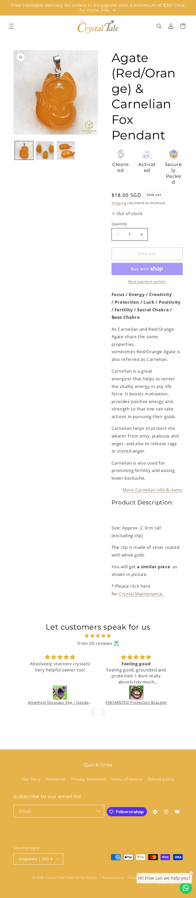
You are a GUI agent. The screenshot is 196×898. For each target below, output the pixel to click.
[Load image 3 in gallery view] (66, 150)
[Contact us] (186, 888)
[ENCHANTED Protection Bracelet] (136, 693)
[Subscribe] (98, 811)
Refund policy (161, 779)
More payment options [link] (147, 281)
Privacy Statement (88, 779)
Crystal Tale (55, 877)
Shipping (119, 203)
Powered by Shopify (81, 877)
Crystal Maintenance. (141, 594)
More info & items (152, 490)
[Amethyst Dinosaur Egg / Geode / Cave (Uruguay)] (60, 693)
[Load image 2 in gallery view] (45, 150)
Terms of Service (127, 779)
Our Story (31, 779)
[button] (11, 26)
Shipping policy (170, 883)
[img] (98, 636)
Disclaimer (56, 779)
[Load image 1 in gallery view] (24, 150)
